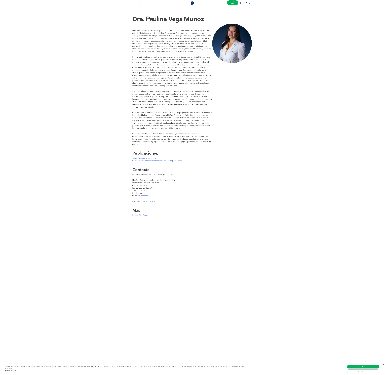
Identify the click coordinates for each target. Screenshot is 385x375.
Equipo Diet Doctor (140, 215)
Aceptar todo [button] (363, 366)
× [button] (383, 364)
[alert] (192, 369)
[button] (127, 371)
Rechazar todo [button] (363, 371)
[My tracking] (241, 3)
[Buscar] (140, 3)
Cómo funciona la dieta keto (144, 158)
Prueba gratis (232, 2)
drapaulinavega (148, 201)
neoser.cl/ (145, 196)
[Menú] (135, 3)
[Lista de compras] (245, 3)
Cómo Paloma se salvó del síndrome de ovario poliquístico (157, 160)
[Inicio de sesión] (250, 3)
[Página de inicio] (192, 3)
